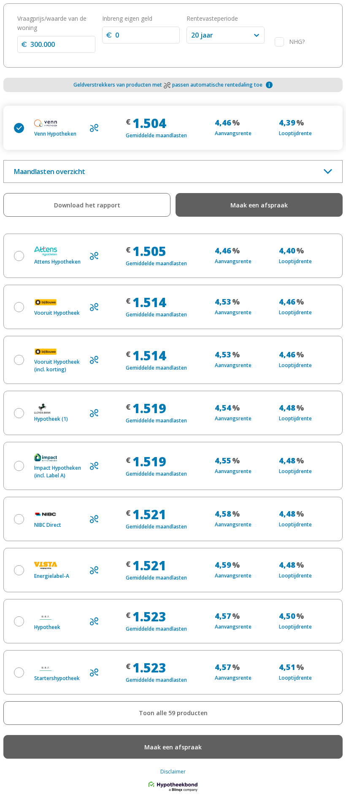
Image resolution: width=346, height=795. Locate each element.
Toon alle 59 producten (173, 713)
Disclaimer (173, 772)
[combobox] (192, 35)
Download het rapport (87, 205)
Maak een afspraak (259, 205)
